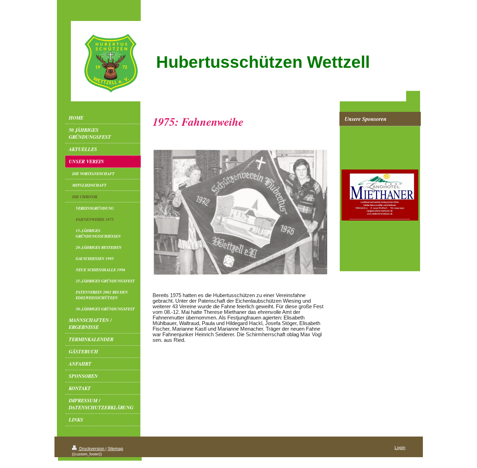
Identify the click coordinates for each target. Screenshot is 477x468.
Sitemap (115, 448)
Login (400, 447)
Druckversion (91, 448)
